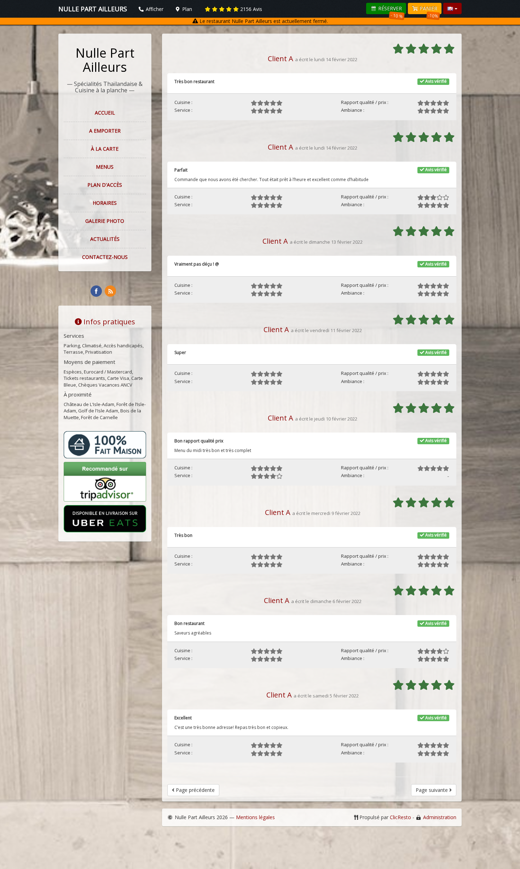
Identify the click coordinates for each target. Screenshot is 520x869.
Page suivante (432, 790)
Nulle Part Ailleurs (104, 60)
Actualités (105, 239)
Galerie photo (104, 221)
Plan (186, 9)
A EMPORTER (105, 130)
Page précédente (194, 790)
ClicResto (400, 817)
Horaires (105, 202)
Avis (251, 9)
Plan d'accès (104, 184)
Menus (105, 166)
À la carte (105, 148)
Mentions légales (255, 817)
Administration (439, 817)
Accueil (105, 112)
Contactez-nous (105, 257)
